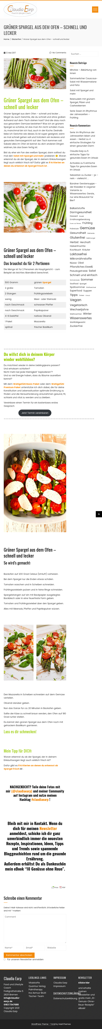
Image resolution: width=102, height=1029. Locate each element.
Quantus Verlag (37, 986)
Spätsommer (77, 287)
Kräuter (86, 249)
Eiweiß (81, 216)
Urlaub (87, 295)
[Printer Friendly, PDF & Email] (58, 887)
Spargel (46, 282)
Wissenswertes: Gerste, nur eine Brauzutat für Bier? (82, 197)
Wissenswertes (81, 318)
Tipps (74, 295)
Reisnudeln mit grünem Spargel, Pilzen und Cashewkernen (82, 102)
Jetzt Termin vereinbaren (35, 412)
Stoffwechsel (91, 287)
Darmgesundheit (81, 212)
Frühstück (74, 228)
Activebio (75, 163)
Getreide (91, 233)
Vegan (75, 300)
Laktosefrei (78, 254)
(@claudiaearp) (21, 791)
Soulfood (74, 283)
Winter (87, 313)
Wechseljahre (79, 309)
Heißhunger (90, 238)
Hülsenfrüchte (77, 246)
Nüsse (73, 262)
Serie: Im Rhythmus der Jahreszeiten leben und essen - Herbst (82, 136)
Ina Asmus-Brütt (37, 992)
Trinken (81, 295)
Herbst (74, 242)
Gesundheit (78, 233)
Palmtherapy (36, 989)
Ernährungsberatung (80, 219)
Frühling (87, 223)
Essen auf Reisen (75, 223)
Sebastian (75, 175)
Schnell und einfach (83, 275)
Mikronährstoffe (81, 259)
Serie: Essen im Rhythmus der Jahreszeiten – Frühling (83, 114)
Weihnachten (76, 314)
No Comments (59, 52)
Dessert (74, 216)
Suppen (87, 290)
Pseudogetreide (79, 270)
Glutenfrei (77, 237)
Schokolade (75, 280)
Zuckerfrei (76, 326)
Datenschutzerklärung (65, 998)
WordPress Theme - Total (43, 1024)
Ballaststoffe (77, 208)
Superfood (76, 290)
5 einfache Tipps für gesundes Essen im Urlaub (84, 154)
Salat (92, 271)
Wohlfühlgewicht (77, 322)
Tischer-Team (36, 996)
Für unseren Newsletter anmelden (25, 959)
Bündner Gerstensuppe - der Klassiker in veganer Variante (83, 187)
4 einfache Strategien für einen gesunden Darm (82, 142)
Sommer (87, 280)
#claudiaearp (40, 799)
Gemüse (87, 227)
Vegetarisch (78, 305)
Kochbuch (75, 249)
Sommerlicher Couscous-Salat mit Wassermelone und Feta (84, 82)
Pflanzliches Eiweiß (81, 266)
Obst (81, 262)
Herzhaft (85, 242)
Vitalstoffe (34, 982)
